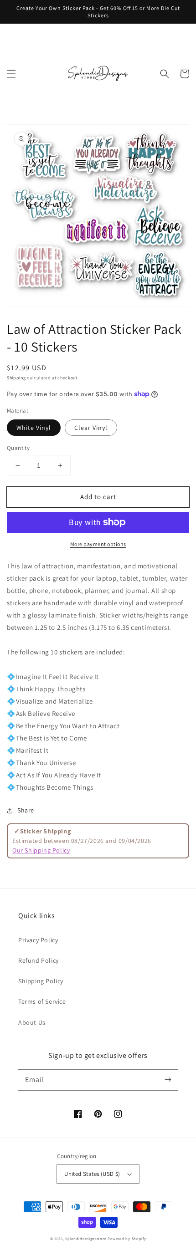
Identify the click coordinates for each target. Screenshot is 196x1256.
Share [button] (25, 810)
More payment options (98, 544)
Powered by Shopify (127, 1238)
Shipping (16, 378)
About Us (32, 1022)
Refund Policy (38, 960)
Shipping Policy (40, 981)
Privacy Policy (38, 940)
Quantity (18, 448)
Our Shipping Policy (41, 850)
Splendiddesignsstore (85, 1238)
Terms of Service (42, 1001)
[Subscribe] (168, 1080)
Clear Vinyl (91, 428)
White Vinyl (33, 428)
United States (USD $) (92, 1174)
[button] (11, 74)
